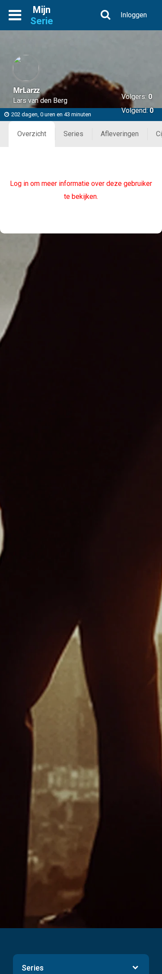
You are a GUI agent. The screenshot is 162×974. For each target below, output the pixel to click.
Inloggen (134, 15)
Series (73, 134)
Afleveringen (120, 134)
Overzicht (31, 134)
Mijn (41, 15)
